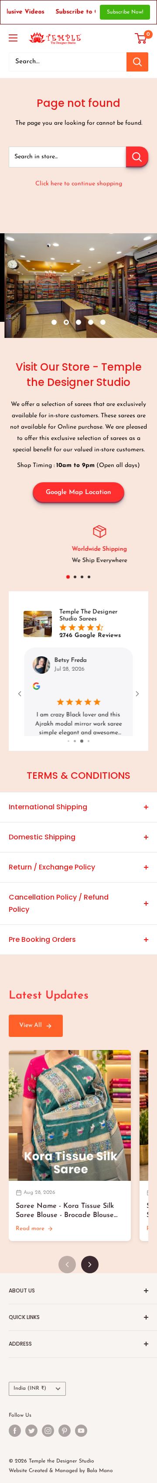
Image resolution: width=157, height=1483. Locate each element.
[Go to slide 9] (81, 751)
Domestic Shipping (42, 847)
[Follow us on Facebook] (15, 1441)
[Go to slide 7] (68, 751)
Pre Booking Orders (42, 949)
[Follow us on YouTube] (81, 1441)
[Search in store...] (137, 157)
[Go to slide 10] (88, 751)
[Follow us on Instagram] (48, 1441)
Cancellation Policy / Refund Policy (59, 913)
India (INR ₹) (30, 1398)
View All (30, 1036)
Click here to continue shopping (78, 184)
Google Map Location (78, 492)
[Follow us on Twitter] (31, 1441)
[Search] (137, 62)
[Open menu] (13, 37)
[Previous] (67, 1275)
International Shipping (48, 817)
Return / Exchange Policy (52, 877)
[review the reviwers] (36, 688)
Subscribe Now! (125, 12)
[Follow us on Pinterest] (64, 1441)
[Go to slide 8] (74, 751)
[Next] (90, 1275)
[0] (141, 38)
